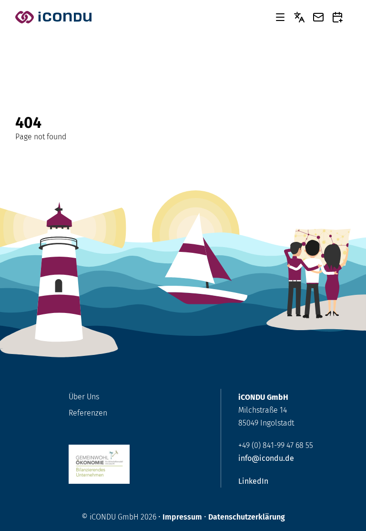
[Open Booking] (337, 17)
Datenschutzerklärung (246, 516)
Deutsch (299, 17)
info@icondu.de (266, 458)
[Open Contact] (318, 17)
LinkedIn (253, 481)
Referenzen (88, 412)
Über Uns (84, 396)
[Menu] (280, 17)
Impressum (182, 516)
